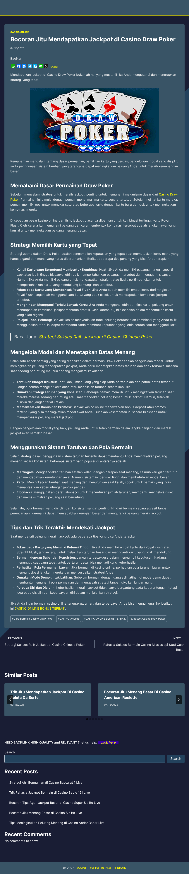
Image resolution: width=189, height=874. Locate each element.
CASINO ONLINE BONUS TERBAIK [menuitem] (40, 608)
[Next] (179, 699)
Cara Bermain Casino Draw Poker (32, 618)
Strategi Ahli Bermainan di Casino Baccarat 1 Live (45, 782)
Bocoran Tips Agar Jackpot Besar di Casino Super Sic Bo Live (54, 803)
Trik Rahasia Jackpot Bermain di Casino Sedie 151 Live (49, 792)
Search (9, 752)
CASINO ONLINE (19, 32)
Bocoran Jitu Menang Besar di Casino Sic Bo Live (45, 813)
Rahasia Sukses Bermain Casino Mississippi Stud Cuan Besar (144, 644)
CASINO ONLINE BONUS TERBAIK (105, 618)
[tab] (87, 719)
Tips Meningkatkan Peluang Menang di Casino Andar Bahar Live (56, 823)
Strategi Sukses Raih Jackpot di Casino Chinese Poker (96, 336)
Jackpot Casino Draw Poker (147, 618)
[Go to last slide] (10, 699)
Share (54, 67)
